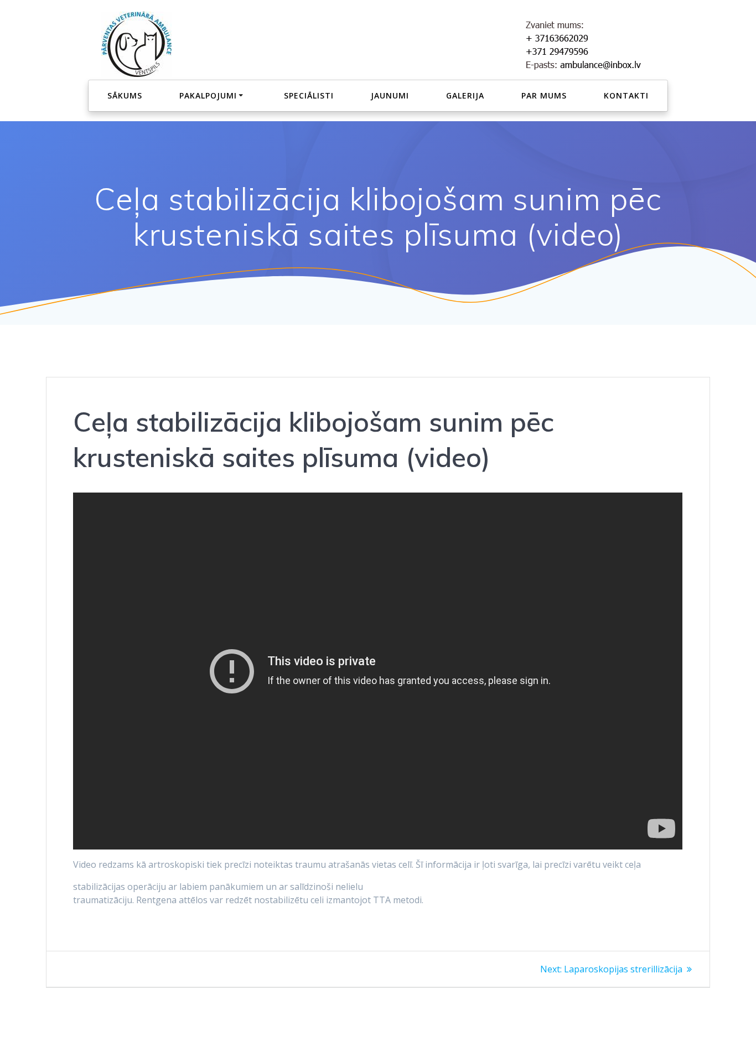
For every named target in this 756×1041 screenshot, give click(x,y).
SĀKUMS (124, 95)
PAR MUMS (544, 95)
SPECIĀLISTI (309, 95)
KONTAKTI (626, 95)
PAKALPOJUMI (208, 95)
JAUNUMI (390, 95)
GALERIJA (465, 95)
